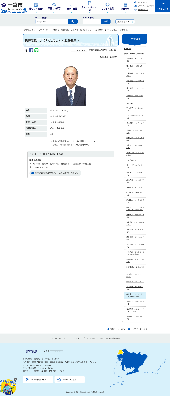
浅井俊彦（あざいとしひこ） (135, 60)
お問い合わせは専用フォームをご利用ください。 (57, 173)
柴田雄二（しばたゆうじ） (134, 174)
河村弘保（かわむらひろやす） (135, 139)
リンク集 (75, 338)
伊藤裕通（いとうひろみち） (135, 82)
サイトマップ (142, 2)
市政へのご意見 (69, 379)
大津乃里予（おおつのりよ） (135, 117)
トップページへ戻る (138, 329)
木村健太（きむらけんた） (134, 146)
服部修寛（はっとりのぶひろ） (135, 231)
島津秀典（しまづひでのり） (135, 181)
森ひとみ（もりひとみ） (135, 282)
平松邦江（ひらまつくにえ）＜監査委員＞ (135, 253)
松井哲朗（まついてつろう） (135, 260)
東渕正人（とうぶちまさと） (135, 201)
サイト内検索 (41, 18)
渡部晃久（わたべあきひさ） (135, 318)
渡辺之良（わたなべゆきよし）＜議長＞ (135, 310)
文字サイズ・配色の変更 (146, 6)
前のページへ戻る (117, 329)
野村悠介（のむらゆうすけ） (135, 216)
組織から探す (123, 21)
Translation (143, 10)
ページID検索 (88, 18)
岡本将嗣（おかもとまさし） (135, 124)
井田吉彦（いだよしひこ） (134, 67)
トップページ (42, 30)
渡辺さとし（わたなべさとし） (135, 303)
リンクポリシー (113, 338)
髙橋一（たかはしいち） (135, 187)
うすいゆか (130, 103)
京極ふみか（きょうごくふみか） (135, 154)
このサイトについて (59, 338)
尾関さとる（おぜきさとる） (135, 131)
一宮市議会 (54, 30)
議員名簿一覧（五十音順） (82, 30)
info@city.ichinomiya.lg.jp (40, 365)
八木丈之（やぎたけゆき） (134, 288)
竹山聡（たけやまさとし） (134, 194)
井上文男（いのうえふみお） (135, 89)
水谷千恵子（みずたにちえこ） (135, 268)
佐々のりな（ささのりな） (134, 166)
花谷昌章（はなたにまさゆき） (135, 238)
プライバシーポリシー (93, 338)
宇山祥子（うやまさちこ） (134, 109)
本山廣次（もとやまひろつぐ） (135, 275)
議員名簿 (65, 30)
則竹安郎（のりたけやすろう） (135, 223)
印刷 (111, 50)
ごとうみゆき (131, 160)
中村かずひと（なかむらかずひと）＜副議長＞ (135, 208)
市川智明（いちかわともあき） (135, 74)
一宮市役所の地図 (38, 379)
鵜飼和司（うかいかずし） (134, 97)
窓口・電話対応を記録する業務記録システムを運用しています (70, 362)
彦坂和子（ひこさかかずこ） (135, 246)
